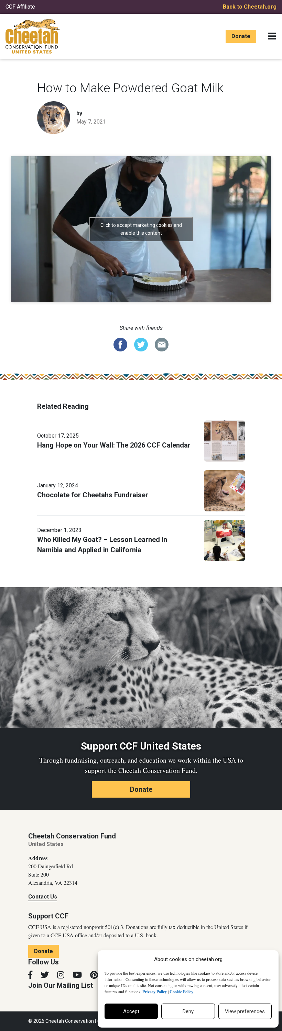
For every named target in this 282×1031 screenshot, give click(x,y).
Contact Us (42, 896)
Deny (188, 1011)
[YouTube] (77, 975)
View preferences (245, 1011)
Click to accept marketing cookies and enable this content (141, 229)
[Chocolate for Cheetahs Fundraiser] (224, 490)
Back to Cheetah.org (249, 6)
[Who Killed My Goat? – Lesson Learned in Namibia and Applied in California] (224, 540)
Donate (240, 36)
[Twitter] (45, 975)
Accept (131, 1011)
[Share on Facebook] (120, 344)
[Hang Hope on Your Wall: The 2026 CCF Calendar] (224, 441)
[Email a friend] (162, 344)
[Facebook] (30, 975)
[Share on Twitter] (141, 344)
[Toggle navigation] (271, 36)
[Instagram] (60, 975)
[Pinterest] (94, 975)
